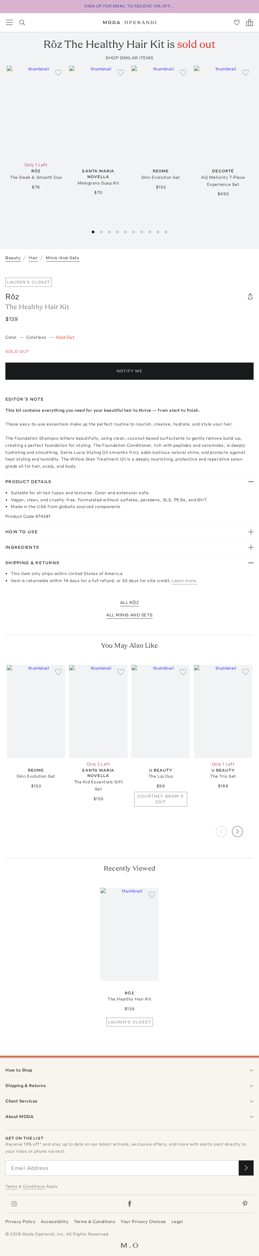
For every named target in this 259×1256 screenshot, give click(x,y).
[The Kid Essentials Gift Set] (98, 711)
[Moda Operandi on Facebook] (129, 1203)
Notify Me (129, 371)
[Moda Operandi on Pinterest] (244, 1203)
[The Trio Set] (223, 711)
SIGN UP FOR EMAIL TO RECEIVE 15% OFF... (129, 6)
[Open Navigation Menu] (9, 23)
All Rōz (129, 602)
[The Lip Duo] (161, 711)
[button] (243, 829)
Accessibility (54, 1221)
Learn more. (185, 580)
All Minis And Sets (129, 614)
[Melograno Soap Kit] (98, 112)
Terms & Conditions (94, 1221)
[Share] (250, 296)
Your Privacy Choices (143, 1221)
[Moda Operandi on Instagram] (14, 1203)
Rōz (12, 296)
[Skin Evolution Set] (161, 112)
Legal (177, 1221)
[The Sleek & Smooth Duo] (36, 112)
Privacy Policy (20, 1221)
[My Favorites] (236, 22)
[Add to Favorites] (58, 72)
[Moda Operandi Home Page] (130, 22)
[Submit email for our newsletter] (246, 1168)
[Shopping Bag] (250, 23)
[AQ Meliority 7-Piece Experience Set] (223, 112)
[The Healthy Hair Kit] (129, 934)
